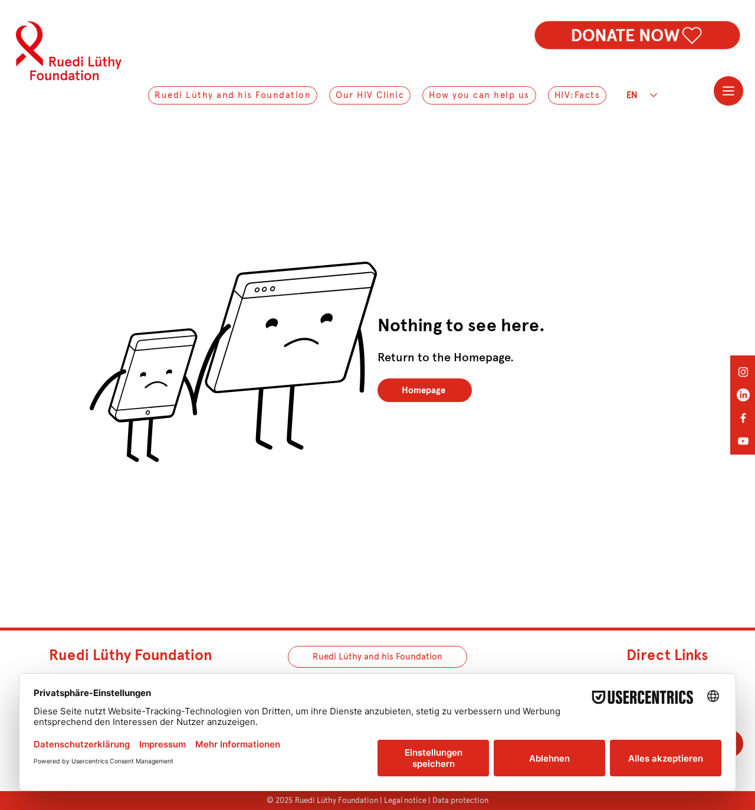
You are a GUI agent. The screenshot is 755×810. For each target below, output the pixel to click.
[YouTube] (743, 441)
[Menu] (728, 91)
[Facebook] (743, 417)
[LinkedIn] (743, 394)
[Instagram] (743, 371)
